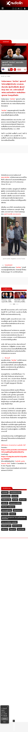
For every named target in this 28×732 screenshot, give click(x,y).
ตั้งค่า (4, 721)
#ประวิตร (15, 496)
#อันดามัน (5, 514)
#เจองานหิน (21, 529)
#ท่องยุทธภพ (6, 496)
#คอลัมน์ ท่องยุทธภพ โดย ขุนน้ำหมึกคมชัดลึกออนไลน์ (14, 518)
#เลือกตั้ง (4, 503)
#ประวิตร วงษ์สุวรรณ (8, 507)
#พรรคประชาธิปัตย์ (15, 503)
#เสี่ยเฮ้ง (12, 514)
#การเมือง (23, 500)
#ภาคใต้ (15, 500)
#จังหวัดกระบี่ (17, 510)
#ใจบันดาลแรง (17, 526)
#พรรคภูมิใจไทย (6, 510)
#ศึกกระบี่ (4, 529)
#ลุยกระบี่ (12, 529)
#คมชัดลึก (5, 493)
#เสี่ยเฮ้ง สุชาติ (6, 526)
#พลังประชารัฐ (6, 500)
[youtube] (18, 8)
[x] (16, 8)
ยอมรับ (4, 718)
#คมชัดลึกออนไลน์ (15, 493)
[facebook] (13, 8)
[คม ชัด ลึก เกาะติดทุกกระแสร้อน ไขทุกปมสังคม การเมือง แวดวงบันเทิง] (14, 3)
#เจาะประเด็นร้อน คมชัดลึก (9, 522)
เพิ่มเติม (5, 715)
